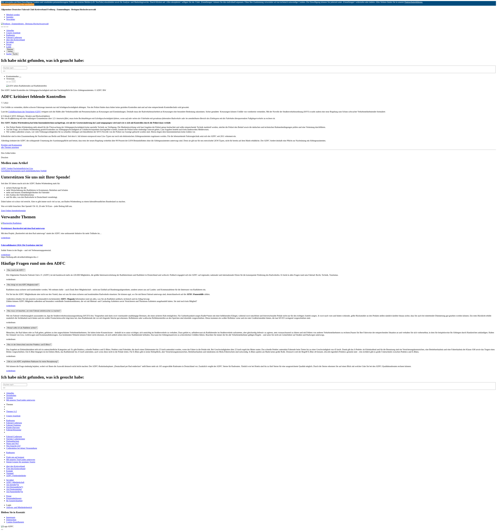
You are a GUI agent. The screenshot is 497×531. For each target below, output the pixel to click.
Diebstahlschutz (12, 441)
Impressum (10, 517)
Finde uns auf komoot (15, 457)
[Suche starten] (4, 71)
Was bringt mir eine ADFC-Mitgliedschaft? (23, 285)
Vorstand (9, 473)
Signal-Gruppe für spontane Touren (20, 462)
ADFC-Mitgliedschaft (15, 482)
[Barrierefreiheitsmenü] (2, 26)
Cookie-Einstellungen (15, 522)
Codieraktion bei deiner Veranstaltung (21, 448)
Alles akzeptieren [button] (27, 4)
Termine (9, 398)
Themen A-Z (11, 411)
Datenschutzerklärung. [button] (413, 2)
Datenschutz (11, 520)
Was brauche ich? (13, 446)
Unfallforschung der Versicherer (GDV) (24, 112)
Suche (9, 54)
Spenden (9, 17)
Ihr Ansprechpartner (14, 501)
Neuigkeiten (11, 395)
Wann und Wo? (12, 443)
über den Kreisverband (15, 40)
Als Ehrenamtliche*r (14, 487)
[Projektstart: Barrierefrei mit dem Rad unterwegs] (11, 223)
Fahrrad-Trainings (13, 425)
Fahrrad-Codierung (14, 37)
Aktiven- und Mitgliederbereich (19, 507)
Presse (8, 44)
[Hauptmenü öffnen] (7, 26)
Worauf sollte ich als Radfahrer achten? (22, 328)
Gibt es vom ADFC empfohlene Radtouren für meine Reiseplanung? (32, 361)
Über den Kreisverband (15, 469)
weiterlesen (10, 306)
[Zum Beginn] (2, 529)
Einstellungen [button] (14, 4)
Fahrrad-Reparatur (13, 430)
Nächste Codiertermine (15, 439)
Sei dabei (10, 42)
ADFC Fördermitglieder (16, 475)
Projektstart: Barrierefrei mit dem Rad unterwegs (23, 228)
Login (8, 47)
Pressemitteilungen (13, 498)
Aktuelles (10, 30)
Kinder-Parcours (13, 427)
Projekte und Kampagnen (11, 145)
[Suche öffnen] (5, 26)
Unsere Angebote (13, 33)
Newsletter (10, 19)
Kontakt (9, 471)
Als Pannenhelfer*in (14, 492)
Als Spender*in (12, 485)
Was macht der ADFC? (15, 270)
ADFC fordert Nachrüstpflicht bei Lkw (17, 168)
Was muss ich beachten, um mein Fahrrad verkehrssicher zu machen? (33, 311)
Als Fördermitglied (14, 489)
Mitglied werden (13, 15)
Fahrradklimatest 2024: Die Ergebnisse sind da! (22, 245)
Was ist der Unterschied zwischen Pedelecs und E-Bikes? (29, 345)
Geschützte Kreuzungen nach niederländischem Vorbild (23, 171)
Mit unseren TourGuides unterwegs (20, 400)
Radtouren (10, 35)
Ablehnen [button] (5, 4)
